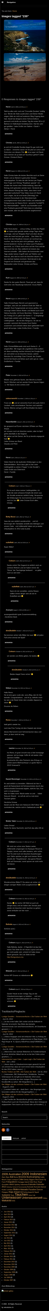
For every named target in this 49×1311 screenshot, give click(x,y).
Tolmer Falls (31, 1195)
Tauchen (21, 1194)
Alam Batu (5, 1177)
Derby (26, 1179)
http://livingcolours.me (15, 957)
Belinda (9, 924)
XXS (13, 1201)
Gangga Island (23, 1182)
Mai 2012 (7, 1243)
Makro (16, 1189)
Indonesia (24, 1184)
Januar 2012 (8, 1254)
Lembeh (10, 1190)
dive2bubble (11, 631)
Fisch (4, 1182)
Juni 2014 (7, 1212)
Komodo (30, 1187)
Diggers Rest (34, 1179)
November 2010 (9, 1264)
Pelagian (5, 1192)
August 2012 (8, 1235)
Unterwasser (11, 1197)
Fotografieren (11, 1182)
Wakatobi (6, 1200)
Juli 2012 (7, 1238)
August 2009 (8, 1275)
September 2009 (9, 1272)
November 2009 (9, 1267)
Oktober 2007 (8, 1280)
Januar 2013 (8, 1222)
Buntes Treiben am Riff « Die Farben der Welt (19, 1072)
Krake (4, 1190)
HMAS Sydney (14, 1184)
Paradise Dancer (36, 1189)
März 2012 (7, 1248)
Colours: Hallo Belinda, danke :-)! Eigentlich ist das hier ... (22, 1152)
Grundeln (5, 1184)
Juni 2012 (7, 1241)
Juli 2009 (7, 1277)
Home (14, 11)
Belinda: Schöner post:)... (11, 1157)
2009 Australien (11, 1174)
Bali (11, 1177)
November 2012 (9, 1227)
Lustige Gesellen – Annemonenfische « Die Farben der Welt (24, 1016)
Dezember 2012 (9, 1225)
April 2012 (7, 1246)
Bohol (16, 1177)
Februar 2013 (8, 1219)
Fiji (45, 1179)
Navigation (11, 2)
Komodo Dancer (40, 1187)
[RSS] (3, 1130)
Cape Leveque (12, 1179)
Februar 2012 (8, 1251)
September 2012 (9, 1233)
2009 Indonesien (34, 1174)
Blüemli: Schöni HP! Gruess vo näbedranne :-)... (19, 1147)
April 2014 (7, 1214)
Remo (8, 720)
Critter (21, 1179)
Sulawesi (6, 1195)
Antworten (8, 134)
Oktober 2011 (8, 1256)
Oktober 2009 (8, 1269)
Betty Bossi (10, 517)
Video (45, 1198)
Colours (12, 486)
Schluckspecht (28, 1192)
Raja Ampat (14, 1192)
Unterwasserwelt (32, 1197)
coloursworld (11, 398)
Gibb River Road (35, 1182)
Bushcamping (33, 1177)
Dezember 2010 (9, 1262)
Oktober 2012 (8, 1230)
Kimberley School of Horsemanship (16, 1187)
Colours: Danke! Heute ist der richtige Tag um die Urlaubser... (23, 1142)
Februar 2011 (8, 1259)
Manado (24, 1189)
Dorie (41, 1179)
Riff (21, 1192)
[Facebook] (8, 1130)
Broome (22, 1177)
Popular (16, 1138)
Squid (36, 1192)
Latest (23, 1138)
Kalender (32, 1184)
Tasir (12, 1195)
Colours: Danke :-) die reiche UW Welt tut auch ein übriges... (23, 1162)
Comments (6, 1138)
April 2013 (7, 1217)
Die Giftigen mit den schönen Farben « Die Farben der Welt (24, 1084)
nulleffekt (10, 542)
